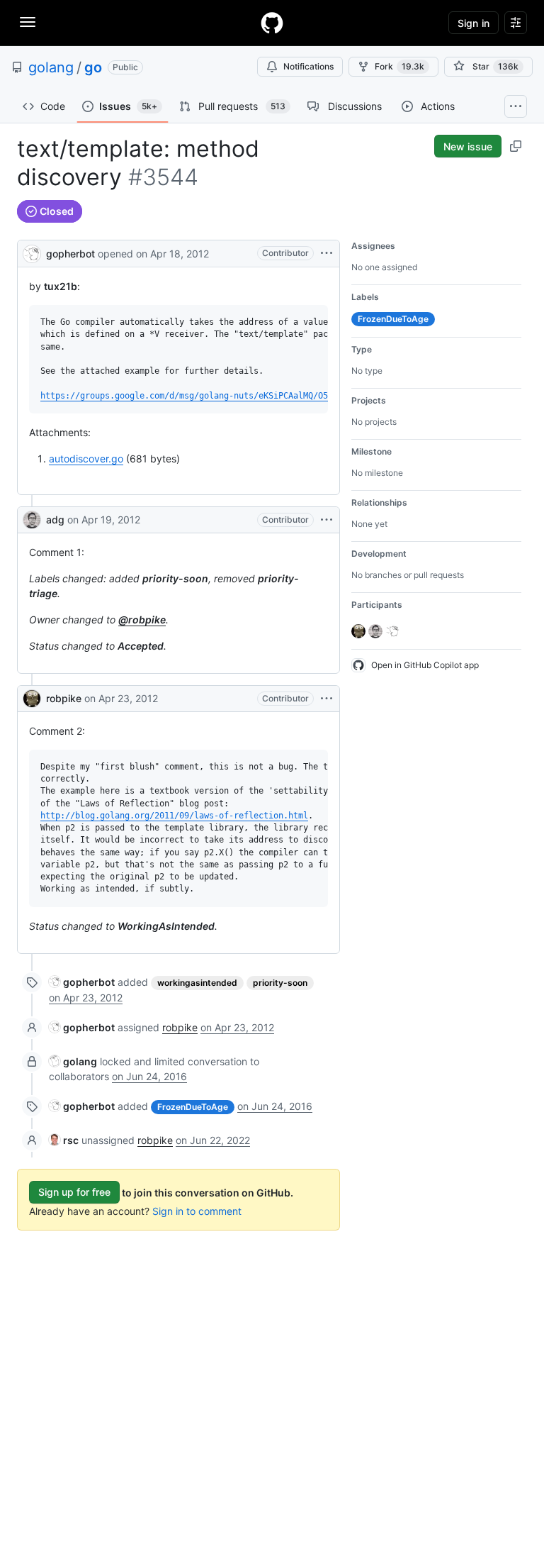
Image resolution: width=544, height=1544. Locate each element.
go (93, 67)
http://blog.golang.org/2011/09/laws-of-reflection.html (174, 816)
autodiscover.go (86, 458)
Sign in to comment (197, 1211)
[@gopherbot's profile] (31, 252)
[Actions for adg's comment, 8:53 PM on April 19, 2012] (326, 520)
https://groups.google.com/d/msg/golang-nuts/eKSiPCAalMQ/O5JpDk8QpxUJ (209, 396)
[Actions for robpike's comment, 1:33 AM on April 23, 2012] (326, 699)
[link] (82, 981)
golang (51, 67)
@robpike (142, 619)
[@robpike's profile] (31, 698)
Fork (399, 66)
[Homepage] (272, 22)
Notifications (308, 66)
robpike (63, 698)
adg (55, 519)
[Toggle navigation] (27, 22)
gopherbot (70, 254)
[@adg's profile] (31, 519)
